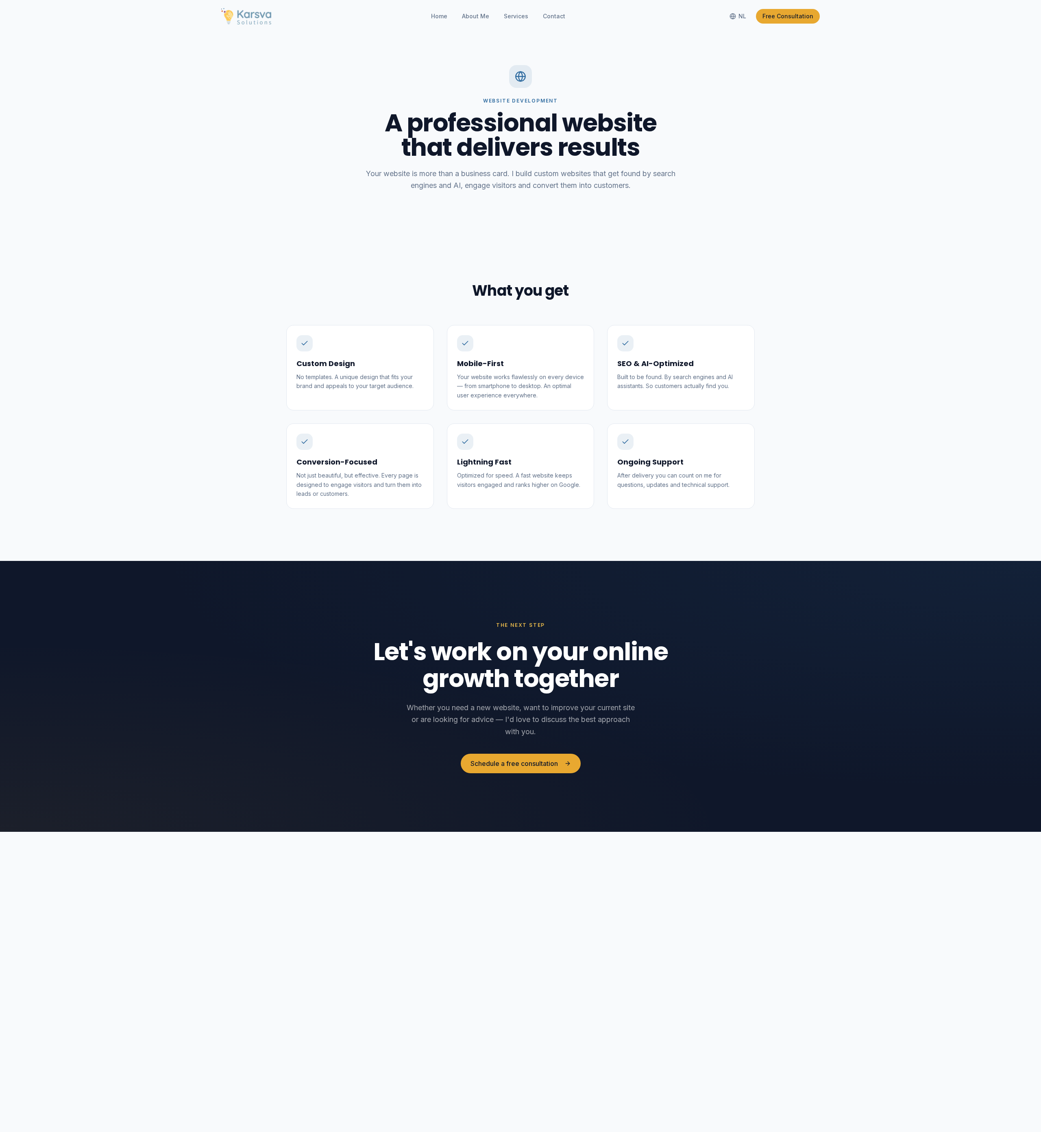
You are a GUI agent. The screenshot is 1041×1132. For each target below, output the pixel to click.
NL (742, 16)
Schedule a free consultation (514, 763)
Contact (554, 16)
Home (439, 16)
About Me (475, 16)
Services (516, 16)
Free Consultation (787, 16)
